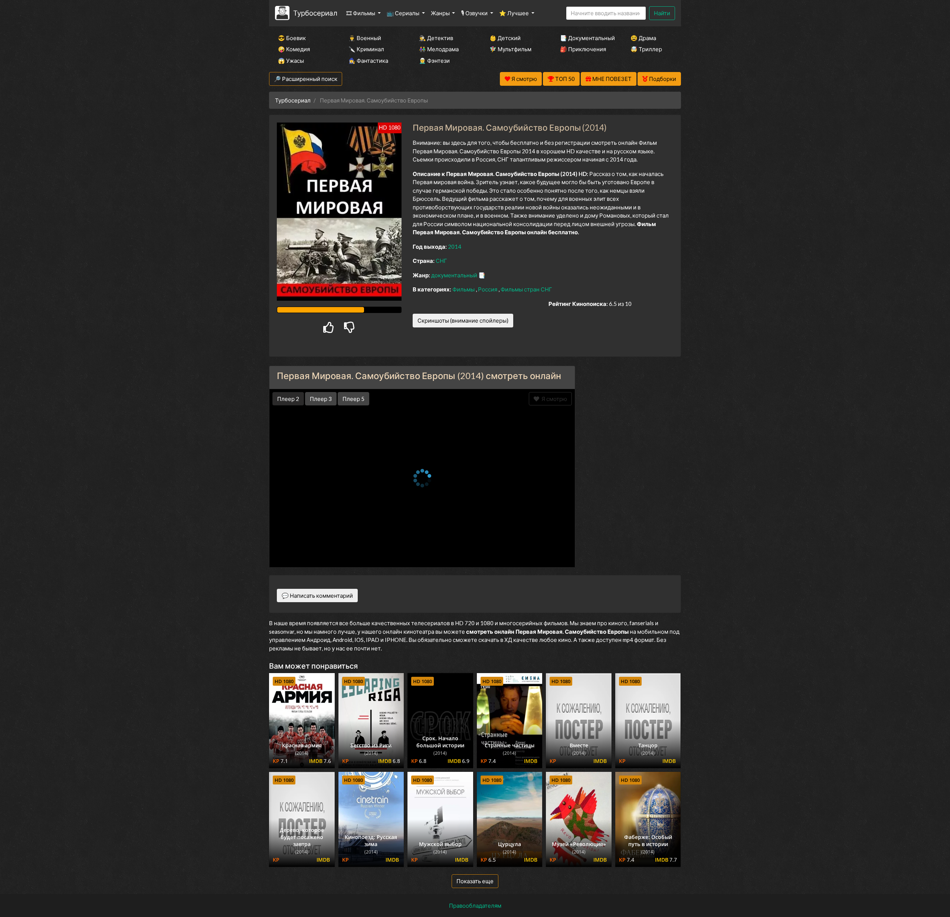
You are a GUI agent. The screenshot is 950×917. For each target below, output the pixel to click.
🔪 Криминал (366, 49)
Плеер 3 (321, 398)
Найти (662, 13)
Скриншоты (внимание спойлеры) (462, 320)
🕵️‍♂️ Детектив (436, 38)
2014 (454, 246)
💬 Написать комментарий (317, 595)
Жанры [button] (441, 13)
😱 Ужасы (291, 60)
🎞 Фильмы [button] (361, 13)
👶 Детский (505, 38)
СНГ (441, 260)
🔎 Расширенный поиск (305, 78)
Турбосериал (315, 13)
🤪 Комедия (294, 49)
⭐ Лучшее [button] (514, 13)
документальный (454, 275)
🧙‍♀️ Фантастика (368, 60)
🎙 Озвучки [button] (475, 13)
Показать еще (475, 881)
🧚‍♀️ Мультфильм (510, 49)
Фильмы (464, 289)
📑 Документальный (585, 38)
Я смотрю (553, 398)
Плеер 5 (353, 398)
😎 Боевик (292, 38)
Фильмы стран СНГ (526, 289)
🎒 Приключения (583, 49)
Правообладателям (475, 905)
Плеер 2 (288, 398)
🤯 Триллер (646, 49)
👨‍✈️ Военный (364, 38)
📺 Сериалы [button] (403, 13)
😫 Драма (643, 38)
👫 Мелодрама (439, 49)
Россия (488, 289)
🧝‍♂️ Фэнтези (434, 60)
